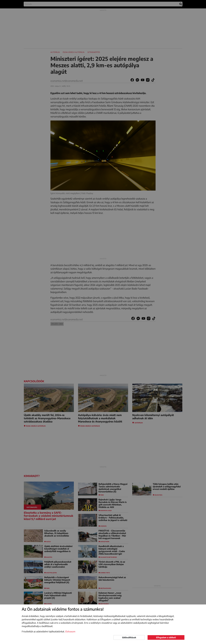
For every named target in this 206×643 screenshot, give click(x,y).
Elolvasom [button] (70, 631)
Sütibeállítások (129, 637)
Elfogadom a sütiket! (166, 637)
